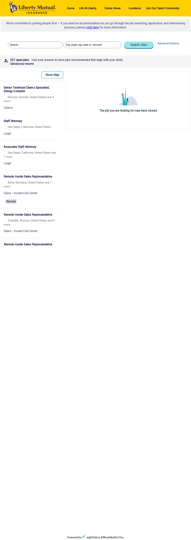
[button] (95, 61)
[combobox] (33, 45)
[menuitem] (71, 8)
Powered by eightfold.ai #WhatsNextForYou (95, 537)
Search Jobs (139, 45)
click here (92, 27)
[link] (31, 98)
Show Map (52, 75)
